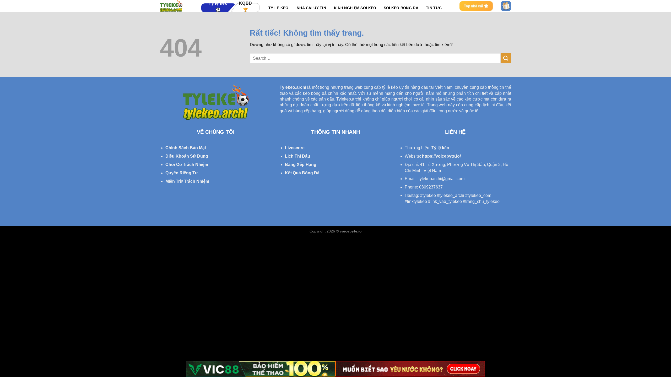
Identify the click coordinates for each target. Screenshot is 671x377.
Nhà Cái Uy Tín (311, 8)
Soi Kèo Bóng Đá (401, 8)
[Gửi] (506, 58)
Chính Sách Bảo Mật (185, 148)
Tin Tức (434, 8)
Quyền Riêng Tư (181, 173)
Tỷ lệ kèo (440, 148)
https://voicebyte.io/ (441, 156)
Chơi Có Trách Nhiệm (186, 164)
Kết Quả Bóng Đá (302, 173)
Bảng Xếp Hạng (300, 164)
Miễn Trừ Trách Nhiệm (187, 181)
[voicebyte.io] (176, 6)
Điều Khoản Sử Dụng (186, 156)
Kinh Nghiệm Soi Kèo (355, 8)
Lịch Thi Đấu (297, 156)
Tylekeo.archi (293, 87)
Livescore (295, 148)
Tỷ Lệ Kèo (278, 8)
